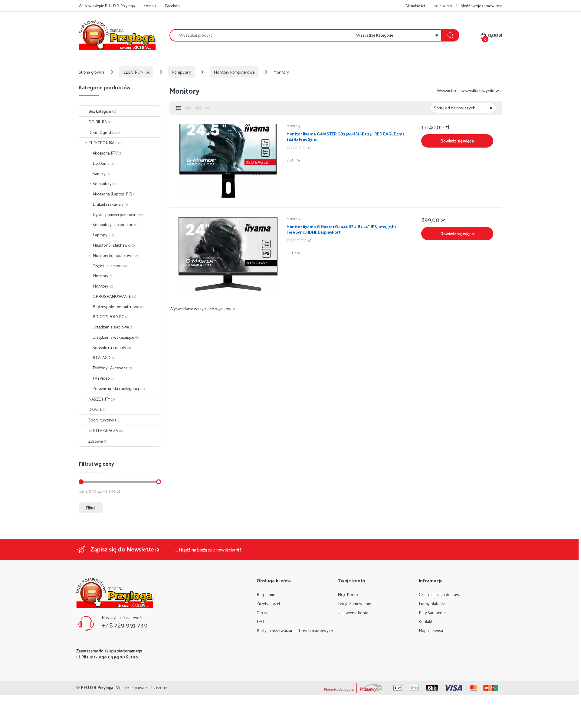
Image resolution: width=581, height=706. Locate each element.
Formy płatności (433, 603)
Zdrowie (95, 441)
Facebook (173, 5)
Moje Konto (348, 594)
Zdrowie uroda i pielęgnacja (117, 388)
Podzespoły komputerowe (116, 306)
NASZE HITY (99, 399)
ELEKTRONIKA (136, 72)
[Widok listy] (178, 108)
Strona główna (91, 72)
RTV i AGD (101, 357)
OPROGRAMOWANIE (112, 296)
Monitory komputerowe (234, 72)
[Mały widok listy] (188, 108)
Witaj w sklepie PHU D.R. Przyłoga (107, 5)
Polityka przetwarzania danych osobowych (295, 630)
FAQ (260, 621)
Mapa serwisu (431, 630)
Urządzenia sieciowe (111, 327)
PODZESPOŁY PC (108, 316)
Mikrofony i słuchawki (112, 245)
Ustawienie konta (353, 612)
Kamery (99, 173)
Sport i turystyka (102, 420)
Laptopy (100, 234)
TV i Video (101, 378)
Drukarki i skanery (108, 204)
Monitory (293, 125)
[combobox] (261, 35)
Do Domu (101, 163)
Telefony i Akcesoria (110, 367)
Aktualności (415, 5)
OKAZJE (95, 409)
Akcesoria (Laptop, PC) (112, 194)
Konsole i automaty (109, 347)
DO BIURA (97, 121)
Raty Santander (432, 612)
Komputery (181, 72)
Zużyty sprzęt (268, 603)
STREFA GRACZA (103, 430)
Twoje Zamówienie (354, 603)
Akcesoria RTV (105, 153)
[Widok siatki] (198, 108)
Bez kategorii (99, 111)
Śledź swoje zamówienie (481, 5)
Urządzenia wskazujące (113, 337)
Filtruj (90, 507)
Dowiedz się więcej (457, 141)
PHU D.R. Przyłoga (97, 687)
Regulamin (266, 594)
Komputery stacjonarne (113, 224)
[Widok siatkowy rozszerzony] (207, 108)
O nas (262, 612)
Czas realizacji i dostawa (440, 594)
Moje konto (443, 5)
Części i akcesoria (108, 265)
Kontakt (149, 5)
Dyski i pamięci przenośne (116, 214)
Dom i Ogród (99, 132)
